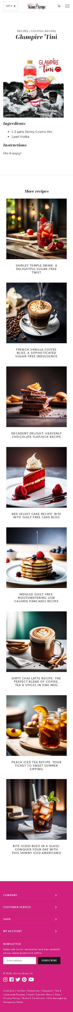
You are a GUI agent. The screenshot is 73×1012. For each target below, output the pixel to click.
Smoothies (33, 990)
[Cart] (59, 6)
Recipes (22, 31)
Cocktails (8, 990)
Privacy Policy (11, 998)
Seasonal (47, 990)
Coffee (21, 990)
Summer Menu (44, 994)
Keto (57, 994)
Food (30, 994)
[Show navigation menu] (67, 5)
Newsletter (12, 944)
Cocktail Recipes (43, 31)
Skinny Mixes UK (23, 973)
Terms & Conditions (33, 998)
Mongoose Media (13, 1002)
